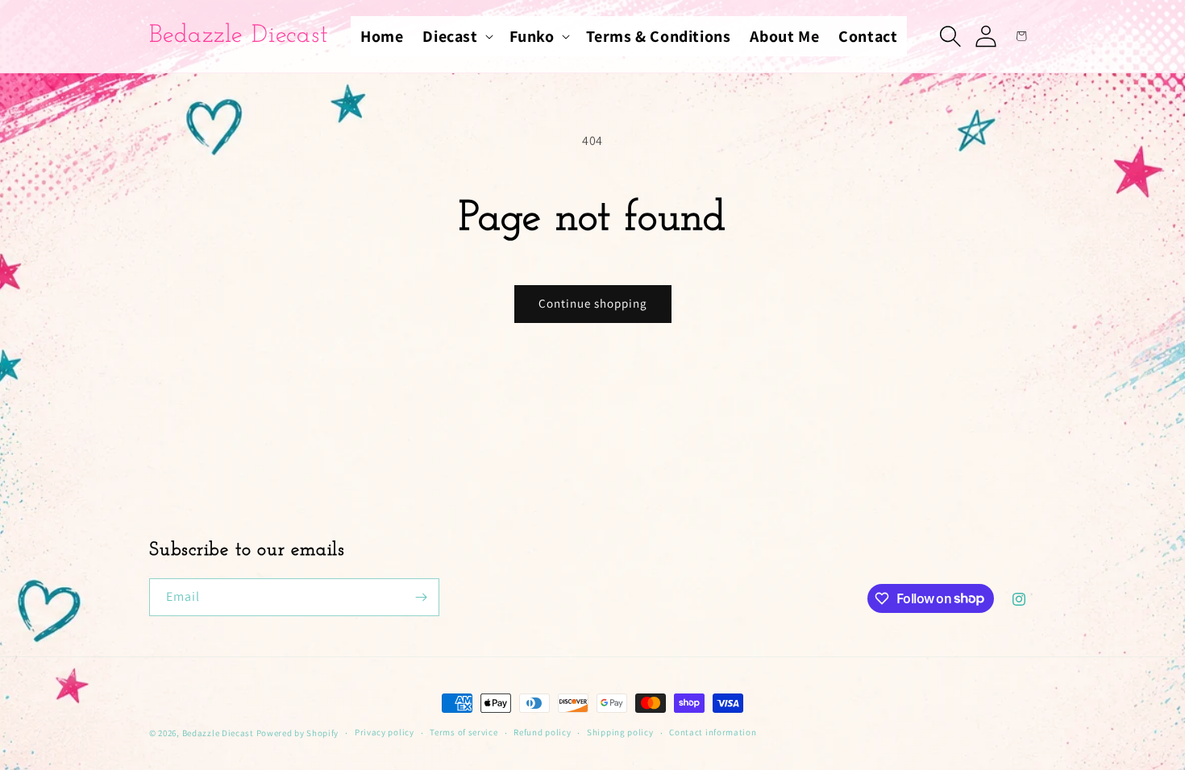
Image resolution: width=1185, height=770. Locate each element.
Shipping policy (620, 732)
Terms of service (463, 732)
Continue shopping (592, 303)
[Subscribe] (421, 597)
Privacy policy (384, 732)
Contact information (712, 732)
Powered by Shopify (297, 733)
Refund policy (542, 732)
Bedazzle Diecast (218, 733)
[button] (456, 36)
